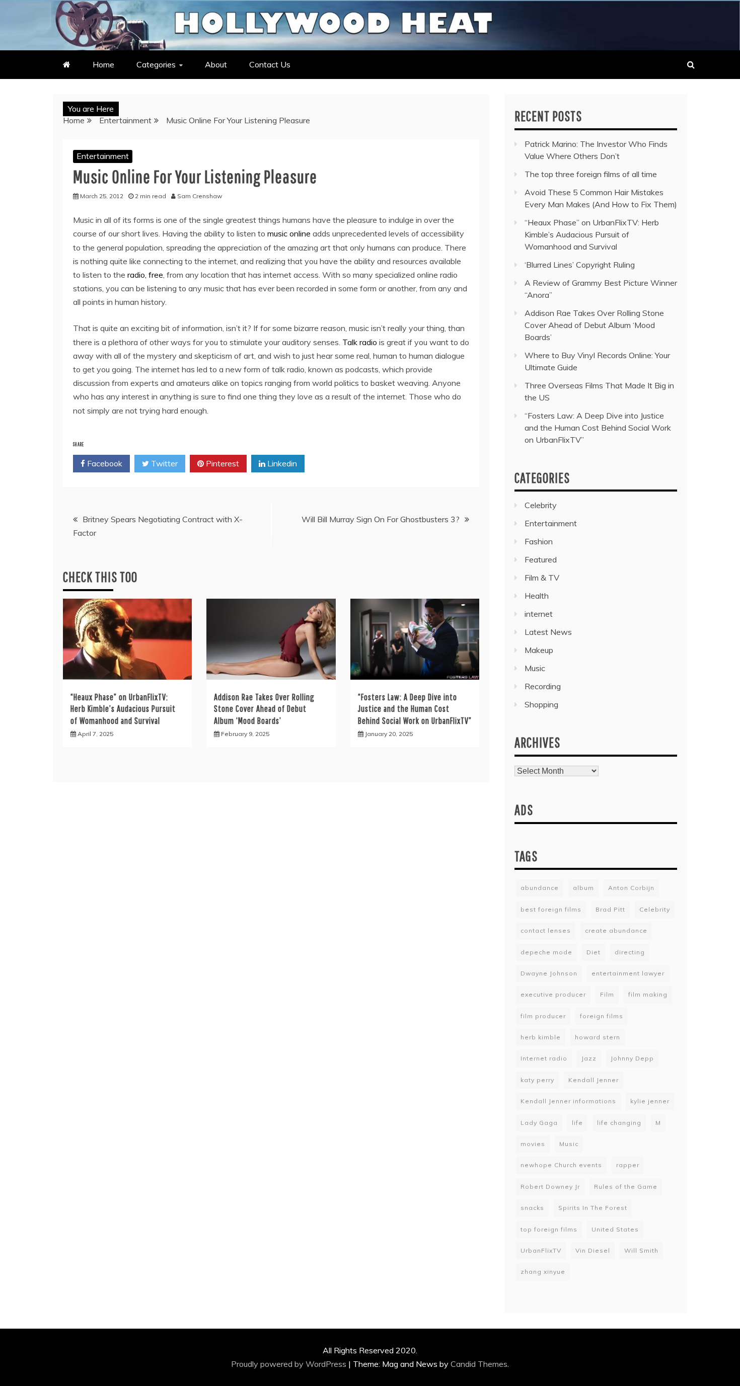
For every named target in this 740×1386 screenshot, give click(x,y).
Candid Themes (479, 1364)
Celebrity (541, 505)
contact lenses (546, 930)
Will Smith (641, 1250)
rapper (627, 1165)
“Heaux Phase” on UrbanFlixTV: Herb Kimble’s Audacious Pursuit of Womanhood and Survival (123, 709)
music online (289, 233)
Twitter (163, 463)
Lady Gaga (539, 1122)
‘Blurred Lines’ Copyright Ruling (580, 265)
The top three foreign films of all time (591, 174)
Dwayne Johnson (549, 973)
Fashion (539, 541)
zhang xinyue (543, 1271)
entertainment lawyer (627, 973)
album (583, 887)
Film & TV (542, 578)
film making (648, 994)
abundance (540, 887)
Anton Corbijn (631, 887)
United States (615, 1229)
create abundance (616, 930)
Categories (156, 64)
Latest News (548, 632)
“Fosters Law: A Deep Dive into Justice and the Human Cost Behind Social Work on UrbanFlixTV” (415, 709)
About (216, 64)
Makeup (539, 650)
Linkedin (281, 463)
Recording (543, 686)
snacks (532, 1207)
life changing (619, 1122)
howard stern (597, 1037)
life (577, 1122)
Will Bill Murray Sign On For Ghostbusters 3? (381, 519)
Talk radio (359, 342)
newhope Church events (561, 1165)
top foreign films (549, 1229)
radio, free (145, 275)
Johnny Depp (632, 1058)
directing (630, 952)
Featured (541, 559)
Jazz (589, 1058)
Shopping (541, 704)
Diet (593, 952)
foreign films (601, 1016)
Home (103, 64)
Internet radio (544, 1058)
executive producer (553, 994)
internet (539, 614)
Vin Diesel (592, 1250)
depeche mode (546, 952)
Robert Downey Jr (550, 1186)
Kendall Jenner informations (568, 1101)
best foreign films (551, 909)
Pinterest (221, 463)
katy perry (537, 1080)
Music (535, 668)
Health (537, 596)
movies (533, 1144)
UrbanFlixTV (541, 1250)
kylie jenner (650, 1101)
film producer (543, 1016)
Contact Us (269, 64)
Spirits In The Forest (592, 1207)
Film (607, 994)
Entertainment (103, 156)
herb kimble (541, 1037)
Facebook (103, 463)
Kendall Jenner (593, 1080)
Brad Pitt (610, 909)
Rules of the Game (625, 1186)
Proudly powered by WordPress (289, 1364)
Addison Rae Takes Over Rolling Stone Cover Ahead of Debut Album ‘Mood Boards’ (264, 709)
